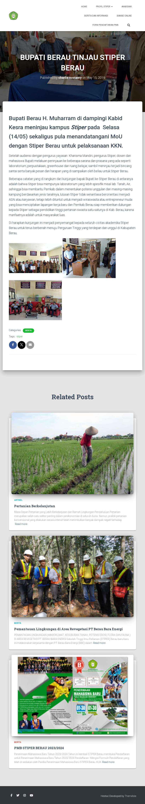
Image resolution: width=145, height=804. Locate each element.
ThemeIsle (130, 796)
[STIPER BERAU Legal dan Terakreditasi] (13, 15)
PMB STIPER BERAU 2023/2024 (39, 748)
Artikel (18, 500)
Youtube (31, 795)
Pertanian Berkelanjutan (34, 506)
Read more (21, 524)
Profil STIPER (103, 6)
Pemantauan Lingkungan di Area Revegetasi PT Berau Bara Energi (68, 629)
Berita (28, 330)
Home (84, 6)
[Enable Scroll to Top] (138, 796)
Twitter (18, 795)
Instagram (25, 795)
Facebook (11, 795)
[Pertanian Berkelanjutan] (72, 453)
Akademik (126, 6)
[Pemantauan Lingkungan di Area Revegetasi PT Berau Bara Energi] (72, 576)
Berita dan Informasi (96, 16)
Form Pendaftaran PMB (105, 25)
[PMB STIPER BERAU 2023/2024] (72, 695)
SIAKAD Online (124, 16)
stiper (19, 336)
